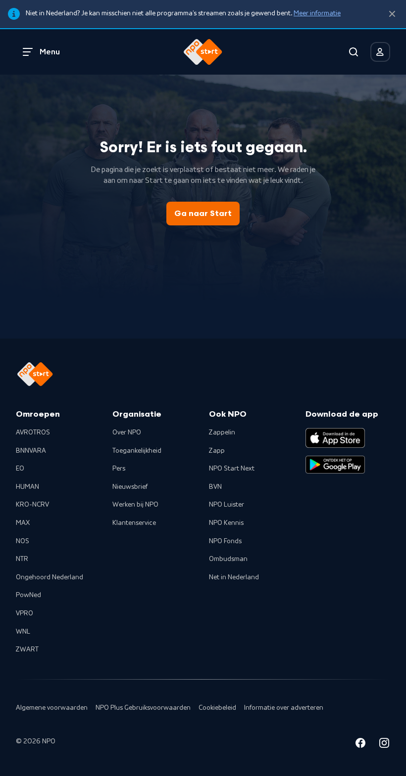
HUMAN (27, 486)
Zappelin (222, 432)
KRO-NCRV (32, 504)
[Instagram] (384, 744)
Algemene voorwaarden (52, 707)
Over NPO (126, 432)
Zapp (217, 450)
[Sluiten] (392, 14)
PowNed (28, 595)
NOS (22, 541)
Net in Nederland (234, 577)
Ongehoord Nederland (49, 577)
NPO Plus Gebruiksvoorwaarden (143, 707)
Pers (118, 468)
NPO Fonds (225, 541)
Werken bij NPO (135, 504)
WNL (23, 631)
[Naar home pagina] (203, 52)
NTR (22, 559)
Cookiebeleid (217, 707)
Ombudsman (228, 559)
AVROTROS (33, 432)
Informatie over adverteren (283, 707)
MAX (23, 522)
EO (20, 468)
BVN (215, 486)
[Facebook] (360, 744)
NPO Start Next (231, 468)
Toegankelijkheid (136, 450)
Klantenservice (134, 522)
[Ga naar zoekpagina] (353, 52)
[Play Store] (335, 465)
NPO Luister (226, 504)
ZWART (27, 649)
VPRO (24, 613)
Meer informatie (317, 13)
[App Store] (335, 438)
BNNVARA (31, 450)
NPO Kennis (226, 522)
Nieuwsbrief (130, 486)
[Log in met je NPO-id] (380, 52)
